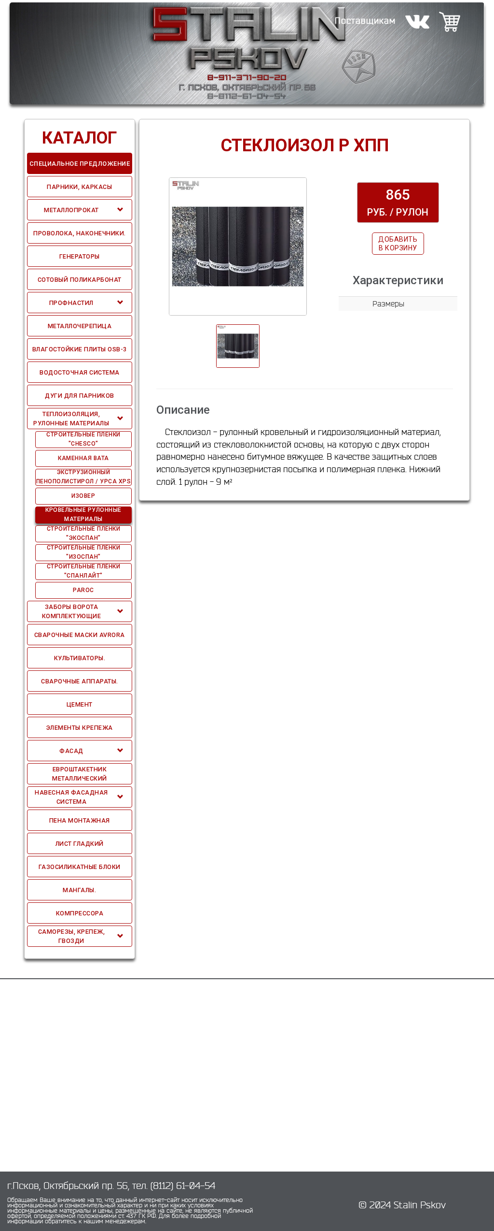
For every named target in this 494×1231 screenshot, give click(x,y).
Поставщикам (365, 20)
